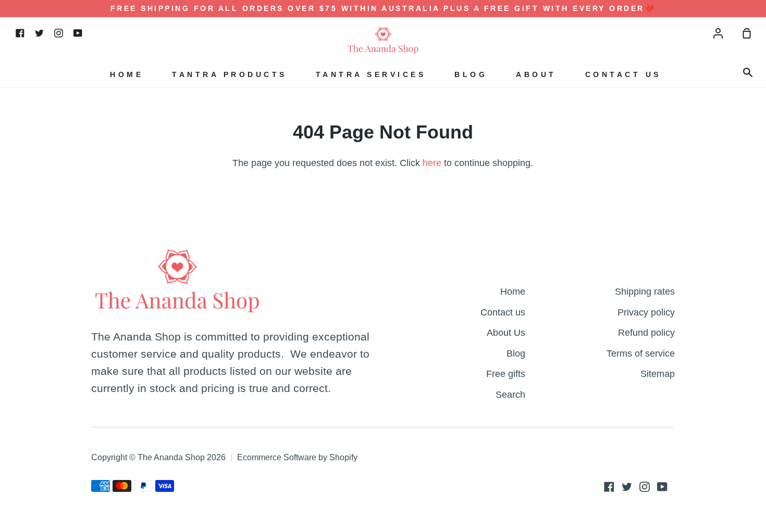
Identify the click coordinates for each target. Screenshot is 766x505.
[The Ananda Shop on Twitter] (627, 487)
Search (510, 394)
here (432, 162)
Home (126, 74)
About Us (506, 332)
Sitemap (657, 373)
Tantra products (229, 74)
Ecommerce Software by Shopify (297, 457)
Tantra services (371, 74)
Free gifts (505, 373)
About (536, 74)
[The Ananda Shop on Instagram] (644, 487)
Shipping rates (645, 291)
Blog (470, 74)
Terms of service (641, 353)
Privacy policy (646, 312)
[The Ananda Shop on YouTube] (662, 487)
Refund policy (646, 332)
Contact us (623, 74)
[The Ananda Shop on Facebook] (609, 487)
